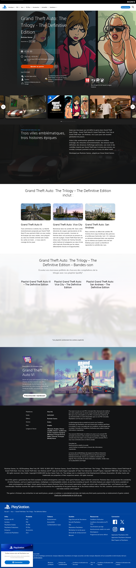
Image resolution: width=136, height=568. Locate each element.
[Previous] (3, 107)
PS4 (27, 522)
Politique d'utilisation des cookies (123, 563)
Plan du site (93, 563)
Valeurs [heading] (50, 517)
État (70, 525)
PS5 (17, 7)
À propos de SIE (8, 519)
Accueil (6, 511)
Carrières (7, 522)
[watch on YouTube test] (83, 116)
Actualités (44, 7)
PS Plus (28, 7)
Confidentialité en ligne (54, 525)
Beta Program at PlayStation (120, 540)
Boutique (11, 7)
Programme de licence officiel (99, 534)
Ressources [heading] (94, 517)
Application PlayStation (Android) (121, 537)
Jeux (22, 7)
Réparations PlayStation (76, 527)
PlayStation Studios (10, 525)
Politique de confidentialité (63, 563)
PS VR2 (28, 525)
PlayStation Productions (11, 527)
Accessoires (36, 7)
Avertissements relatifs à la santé (78, 445)
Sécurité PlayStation (74, 522)
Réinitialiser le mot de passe (77, 530)
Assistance (52, 7)
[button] (68, 106)
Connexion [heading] (115, 517)
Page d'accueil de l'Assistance (77, 519)
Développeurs (94, 532)
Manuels (71, 535)
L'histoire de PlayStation (11, 533)
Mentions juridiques (51, 563)
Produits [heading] (29, 517)
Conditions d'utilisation (96, 519)
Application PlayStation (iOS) (120, 535)
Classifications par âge (96, 527)
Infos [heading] (6, 517)
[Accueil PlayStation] (4, 7)
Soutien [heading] (71, 517)
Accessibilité (51, 522)
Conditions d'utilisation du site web (80, 563)
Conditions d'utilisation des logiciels (105, 563)
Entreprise (7, 530)
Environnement (51, 519)
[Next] (132, 107)
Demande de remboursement (77, 533)
